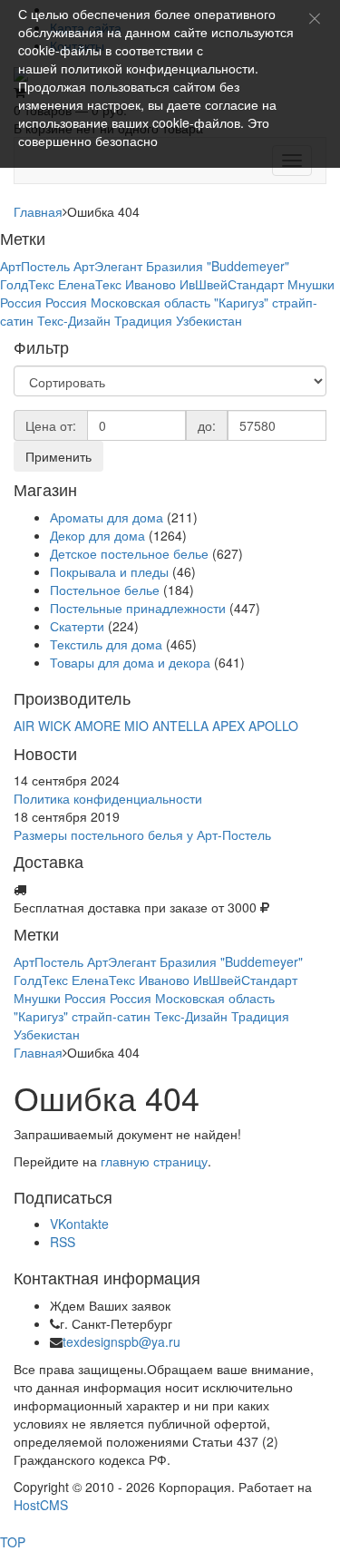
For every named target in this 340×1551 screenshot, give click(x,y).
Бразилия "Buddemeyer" (217, 266)
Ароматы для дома (106, 517)
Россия (21, 302)
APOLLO (273, 726)
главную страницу (154, 1161)
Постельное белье (105, 589)
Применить (58, 456)
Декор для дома (97, 535)
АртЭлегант (107, 266)
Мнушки (311, 284)
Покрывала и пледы (109, 571)
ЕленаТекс (89, 284)
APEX (228, 726)
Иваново (150, 284)
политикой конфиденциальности (158, 68)
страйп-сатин (111, 1016)
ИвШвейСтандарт (232, 284)
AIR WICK (42, 726)
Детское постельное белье (129, 553)
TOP (12, 1542)
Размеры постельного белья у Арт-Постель (142, 834)
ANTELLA (180, 726)
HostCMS (41, 1505)
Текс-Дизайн (74, 320)
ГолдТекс (27, 284)
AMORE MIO (111, 726)
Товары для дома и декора (130, 662)
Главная (38, 211)
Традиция (143, 320)
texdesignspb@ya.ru (121, 1341)
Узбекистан (209, 320)
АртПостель (35, 266)
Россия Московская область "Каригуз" (156, 302)
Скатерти (77, 626)
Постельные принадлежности (138, 608)
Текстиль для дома (106, 644)
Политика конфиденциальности (108, 798)
